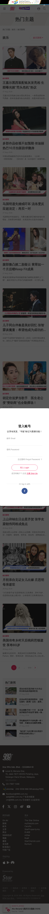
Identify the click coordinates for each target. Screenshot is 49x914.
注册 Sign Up (32, 473)
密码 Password (13, 449)
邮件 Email (11, 438)
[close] (44, 5)
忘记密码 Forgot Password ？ (30, 459)
